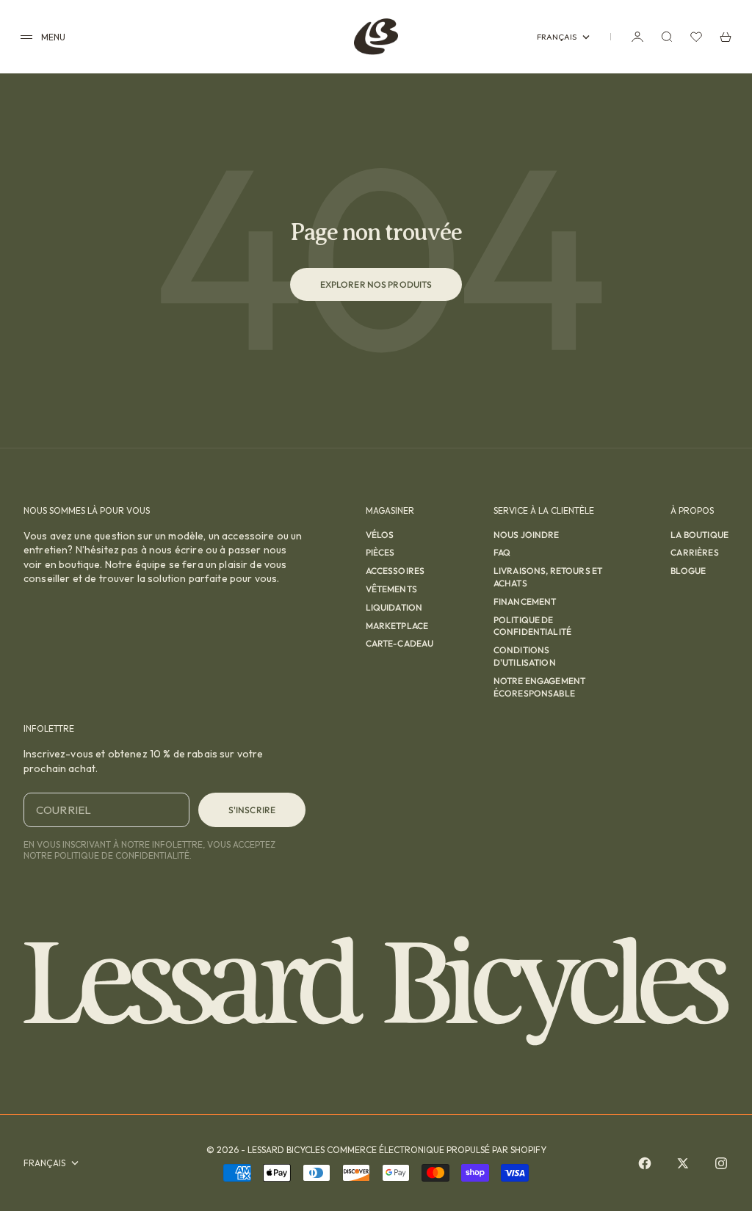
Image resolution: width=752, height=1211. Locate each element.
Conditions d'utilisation (525, 656)
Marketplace (397, 625)
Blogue (688, 570)
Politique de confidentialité (532, 626)
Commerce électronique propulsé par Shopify (436, 1149)
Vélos (380, 534)
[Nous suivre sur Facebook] (644, 1163)
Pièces (380, 552)
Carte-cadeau (400, 643)
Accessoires (395, 570)
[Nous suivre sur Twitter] (683, 1163)
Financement (525, 601)
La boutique (699, 534)
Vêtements (391, 588)
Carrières (694, 552)
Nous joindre (527, 534)
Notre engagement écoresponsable (539, 687)
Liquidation (394, 607)
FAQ (502, 552)
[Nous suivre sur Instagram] (721, 1163)
